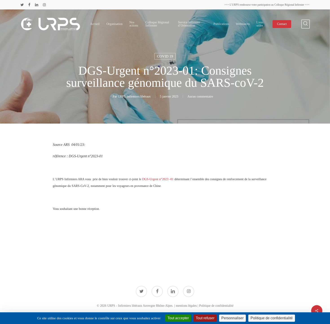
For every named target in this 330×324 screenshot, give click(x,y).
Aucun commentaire (200, 96)
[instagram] (44, 4)
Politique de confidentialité (216, 305)
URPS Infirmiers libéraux (134, 96)
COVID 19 (165, 56)
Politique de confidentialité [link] (272, 318)
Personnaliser (232, 318)
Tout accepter (178, 318)
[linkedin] (36, 4)
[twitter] (22, 4)
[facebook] (29, 4)
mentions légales (186, 305)
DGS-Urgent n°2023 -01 (158, 179)
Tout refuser (205, 318)
